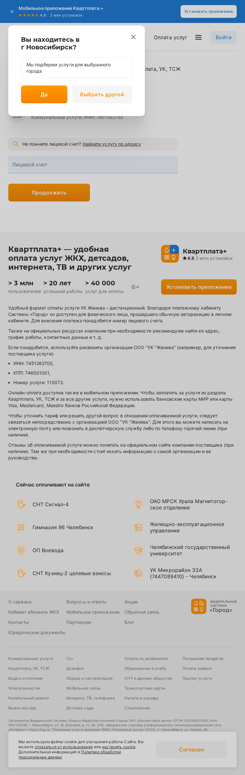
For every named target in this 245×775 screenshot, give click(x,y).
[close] (133, 37)
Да (44, 94)
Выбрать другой (102, 94)
